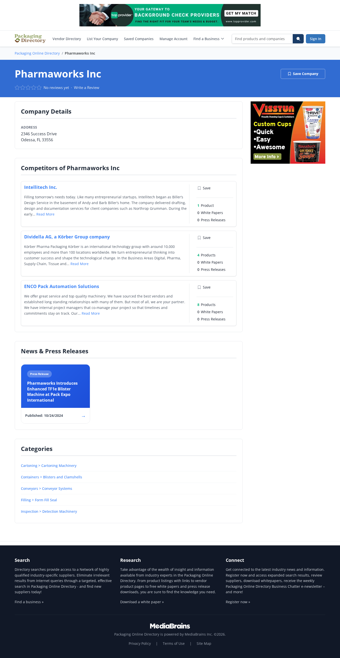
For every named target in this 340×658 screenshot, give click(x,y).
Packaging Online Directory (37, 53)
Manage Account (173, 38)
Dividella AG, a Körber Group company (67, 237)
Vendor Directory (67, 38)
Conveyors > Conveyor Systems (46, 488)
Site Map (204, 643)
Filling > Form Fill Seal (39, 500)
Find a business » (29, 601)
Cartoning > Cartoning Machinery (48, 465)
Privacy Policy (140, 643)
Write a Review (86, 87)
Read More (45, 214)
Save (207, 188)
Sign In (315, 38)
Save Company (305, 73)
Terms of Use (174, 643)
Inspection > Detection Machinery (49, 511)
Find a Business (206, 38)
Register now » (238, 601)
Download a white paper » (142, 601)
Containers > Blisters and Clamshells (51, 477)
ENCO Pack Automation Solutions (61, 286)
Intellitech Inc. (40, 187)
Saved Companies (139, 38)
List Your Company (102, 38)
